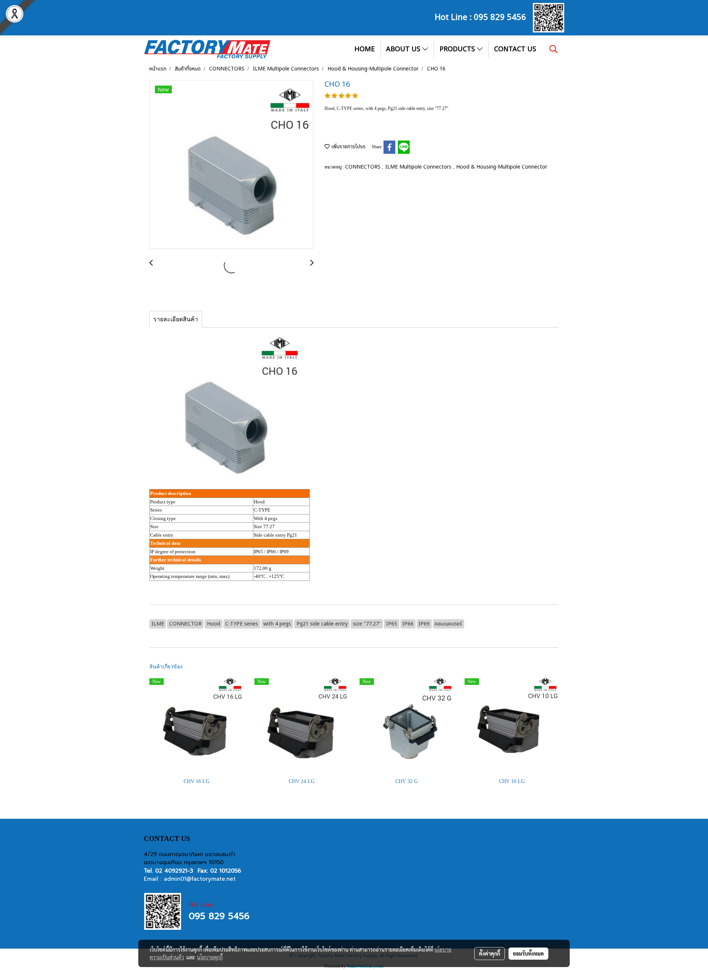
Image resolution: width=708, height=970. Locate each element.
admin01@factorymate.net (200, 879)
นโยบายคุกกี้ (210, 957)
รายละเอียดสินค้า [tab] (175, 319)
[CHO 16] (231, 164)
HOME (364, 49)
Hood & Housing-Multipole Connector (501, 167)
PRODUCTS (458, 49)
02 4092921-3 (174, 871)
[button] (553, 49)
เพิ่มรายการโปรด (347, 146)
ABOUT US (404, 49)
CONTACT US (515, 49)
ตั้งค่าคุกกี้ (489, 953)
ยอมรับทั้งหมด (528, 953)
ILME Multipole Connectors (419, 167)
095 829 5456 (500, 16)
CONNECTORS (363, 167)
